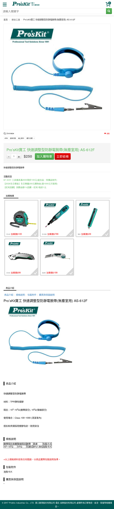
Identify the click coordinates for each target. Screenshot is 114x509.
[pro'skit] (26, 5)
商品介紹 (10, 287)
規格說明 (20, 294)
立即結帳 (62, 156)
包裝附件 (31, 294)
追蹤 (108, 133)
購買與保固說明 (47, 294)
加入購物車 (44, 156)
